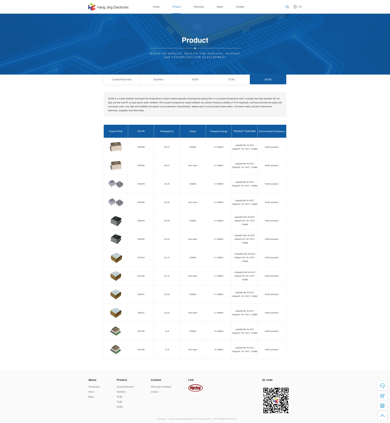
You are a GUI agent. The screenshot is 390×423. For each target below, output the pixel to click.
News (91, 396)
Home (156, 6)
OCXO (268, 79)
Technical (198, 6)
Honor (91, 391)
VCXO (195, 79)
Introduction (94, 386)
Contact (240, 6)
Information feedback (161, 386)
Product (176, 6)
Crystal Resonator (122, 79)
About (220, 6)
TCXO (231, 79)
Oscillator (158, 79)
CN (300, 6)
